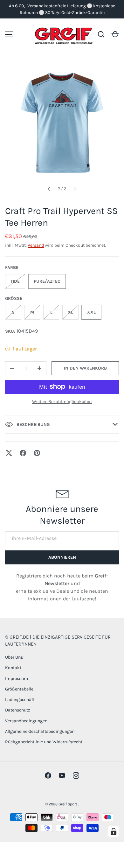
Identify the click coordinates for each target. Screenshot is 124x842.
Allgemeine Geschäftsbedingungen (39, 731)
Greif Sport (68, 804)
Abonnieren (62, 557)
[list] (62, 123)
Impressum (16, 678)
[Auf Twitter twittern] (9, 453)
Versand (36, 245)
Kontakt (13, 667)
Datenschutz (17, 710)
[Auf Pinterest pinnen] (37, 453)
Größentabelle (19, 689)
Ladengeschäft (20, 699)
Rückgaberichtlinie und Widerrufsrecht (43, 742)
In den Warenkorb (85, 368)
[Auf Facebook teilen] (23, 453)
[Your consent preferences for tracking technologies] (113, 831)
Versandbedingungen (26, 721)
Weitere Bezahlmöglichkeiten (62, 401)
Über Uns (14, 657)
